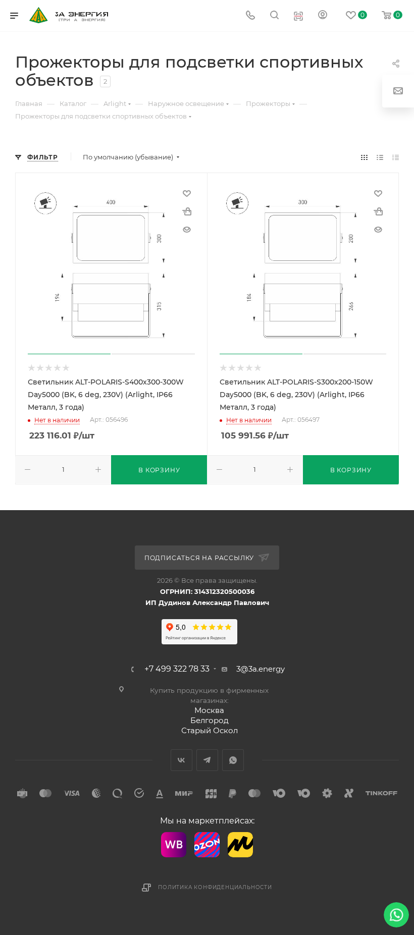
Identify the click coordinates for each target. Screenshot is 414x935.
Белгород (209, 720)
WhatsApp (233, 760)
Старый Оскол (209, 730)
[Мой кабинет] (322, 16)
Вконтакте (181, 760)
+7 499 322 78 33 (177, 669)
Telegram (207, 760)
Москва (209, 710)
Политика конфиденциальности (215, 887)
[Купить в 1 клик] (187, 211)
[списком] (380, 157)
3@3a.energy (260, 669)
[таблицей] (395, 157)
